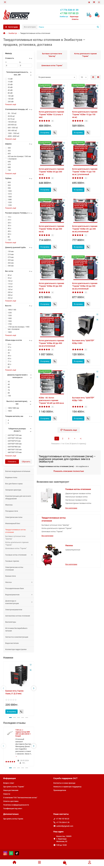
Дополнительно (11, 814)
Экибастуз (12, 33)
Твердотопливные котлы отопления (15, 531)
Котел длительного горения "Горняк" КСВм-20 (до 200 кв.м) (51, 171)
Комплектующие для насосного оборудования (18, 497)
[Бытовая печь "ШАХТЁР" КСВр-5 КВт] (85, 325)
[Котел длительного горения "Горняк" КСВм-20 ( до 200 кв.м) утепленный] (85, 211)
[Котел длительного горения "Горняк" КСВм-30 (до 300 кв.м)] (52, 211)
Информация (9, 778)
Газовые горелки (12, 561)
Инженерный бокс (12, 523)
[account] (99, 2)
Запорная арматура (13, 490)
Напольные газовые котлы (76, 497)
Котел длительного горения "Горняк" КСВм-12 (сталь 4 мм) (51, 114)
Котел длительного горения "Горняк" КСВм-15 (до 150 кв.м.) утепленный (84, 171)
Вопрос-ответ (8, 783)
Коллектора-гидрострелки (15, 649)
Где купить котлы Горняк (13, 819)
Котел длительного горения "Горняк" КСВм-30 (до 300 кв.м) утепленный (84, 286)
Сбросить (26, 462)
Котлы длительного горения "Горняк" (16, 543)
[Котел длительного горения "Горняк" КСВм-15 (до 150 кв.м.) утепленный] (85, 154)
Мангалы (9, 505)
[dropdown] (5, 2)
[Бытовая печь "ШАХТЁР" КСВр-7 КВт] (85, 382)
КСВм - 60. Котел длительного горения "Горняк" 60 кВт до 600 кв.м (51, 400)
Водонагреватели (12, 595)
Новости (6, 794)
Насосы (8, 582)
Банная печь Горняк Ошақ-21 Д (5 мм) (14, 692)
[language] (94, 2)
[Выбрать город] (89, 2)
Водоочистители (12, 643)
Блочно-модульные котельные (17, 471)
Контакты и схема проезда (64, 783)
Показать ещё (10, 104)
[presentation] (3, 688)
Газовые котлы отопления (15, 555)
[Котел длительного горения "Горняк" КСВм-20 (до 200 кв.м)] (52, 154)
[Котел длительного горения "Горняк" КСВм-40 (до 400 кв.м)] (52, 268)
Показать (12, 462)
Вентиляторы (10, 622)
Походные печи (11, 511)
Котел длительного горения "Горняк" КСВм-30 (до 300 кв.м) (51, 229)
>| (80, 438)
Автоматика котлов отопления (17, 616)
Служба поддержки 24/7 (65, 778)
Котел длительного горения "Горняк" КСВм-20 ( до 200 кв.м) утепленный (84, 229)
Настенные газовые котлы (76, 500)
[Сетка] (93, 77)
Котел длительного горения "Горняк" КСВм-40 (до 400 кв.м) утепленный (51, 343)
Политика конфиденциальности (16, 805)
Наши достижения (10, 790)
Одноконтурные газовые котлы (78, 503)
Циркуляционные (72, 550)
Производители (59, 790)
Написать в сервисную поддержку (67, 787)
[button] (10, 717)
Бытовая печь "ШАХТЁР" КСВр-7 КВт (83, 399)
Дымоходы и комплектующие (12, 602)
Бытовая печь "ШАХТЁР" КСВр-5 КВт (83, 341)
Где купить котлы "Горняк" (13, 787)
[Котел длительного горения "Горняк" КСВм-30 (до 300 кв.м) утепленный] (85, 268)
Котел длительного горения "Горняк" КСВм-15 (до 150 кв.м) (84, 114)
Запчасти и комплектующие (16, 637)
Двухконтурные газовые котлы (78, 493)
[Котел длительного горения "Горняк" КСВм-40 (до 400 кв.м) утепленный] (52, 325)
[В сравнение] (30, 670)
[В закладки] (30, 665)
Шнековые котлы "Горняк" (16, 548)
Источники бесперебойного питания (16, 629)
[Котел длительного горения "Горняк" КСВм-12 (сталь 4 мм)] (52, 96)
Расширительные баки (14, 588)
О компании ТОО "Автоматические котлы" (20, 798)
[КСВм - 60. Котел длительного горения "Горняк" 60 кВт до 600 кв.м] (52, 382)
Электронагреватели (13, 610)
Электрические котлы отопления (14, 568)
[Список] (98, 77)
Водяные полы (11, 477)
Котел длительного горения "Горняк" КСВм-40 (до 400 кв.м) (51, 286)
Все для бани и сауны (14, 484)
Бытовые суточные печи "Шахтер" (15, 537)
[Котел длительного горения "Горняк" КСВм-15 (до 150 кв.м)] (85, 96)
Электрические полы (13, 517)
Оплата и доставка (10, 801)
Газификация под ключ (12, 808)
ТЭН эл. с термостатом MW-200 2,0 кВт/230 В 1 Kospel (23, 733)
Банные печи (10, 576)
